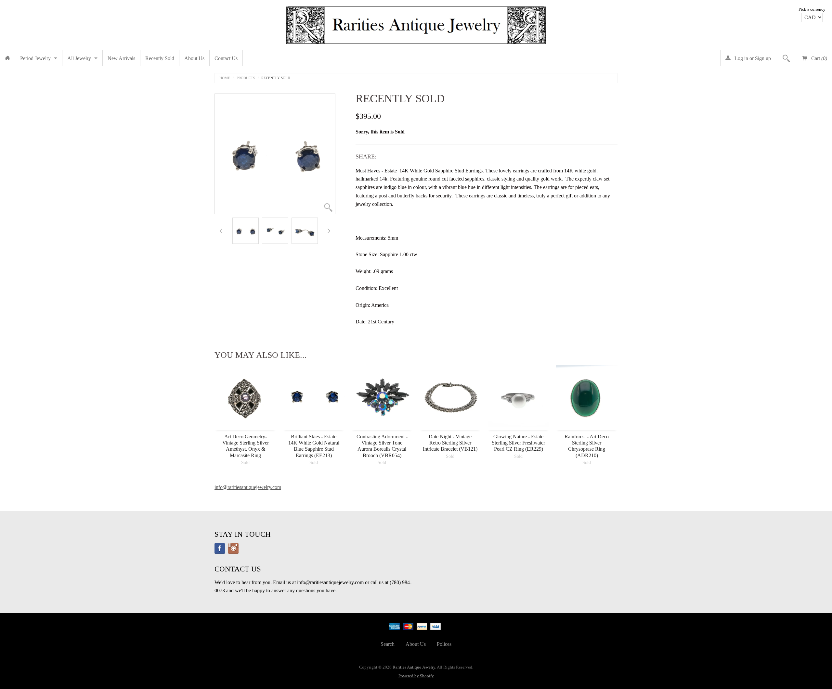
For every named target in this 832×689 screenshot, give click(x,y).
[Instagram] (233, 548)
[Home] (7, 58)
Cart (818, 58)
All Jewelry (79, 58)
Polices (444, 644)
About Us (194, 58)
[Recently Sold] (245, 231)
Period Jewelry (35, 58)
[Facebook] (219, 548)
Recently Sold (159, 58)
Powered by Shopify (416, 676)
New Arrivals (121, 58)
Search (388, 644)
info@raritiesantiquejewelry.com (247, 487)
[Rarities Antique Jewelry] (416, 23)
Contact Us (226, 58)
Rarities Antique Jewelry (414, 667)
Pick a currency (812, 9)
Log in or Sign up (752, 58)
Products (246, 78)
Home (224, 78)
